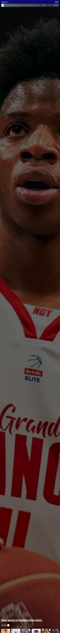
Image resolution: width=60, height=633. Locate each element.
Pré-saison (12, 5)
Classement (24, 5)
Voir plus (51, 5)
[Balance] (57, 5)
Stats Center (30, 5)
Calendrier (18, 5)
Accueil (7, 5)
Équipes (35, 5)
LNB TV (40, 5)
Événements (45, 5)
